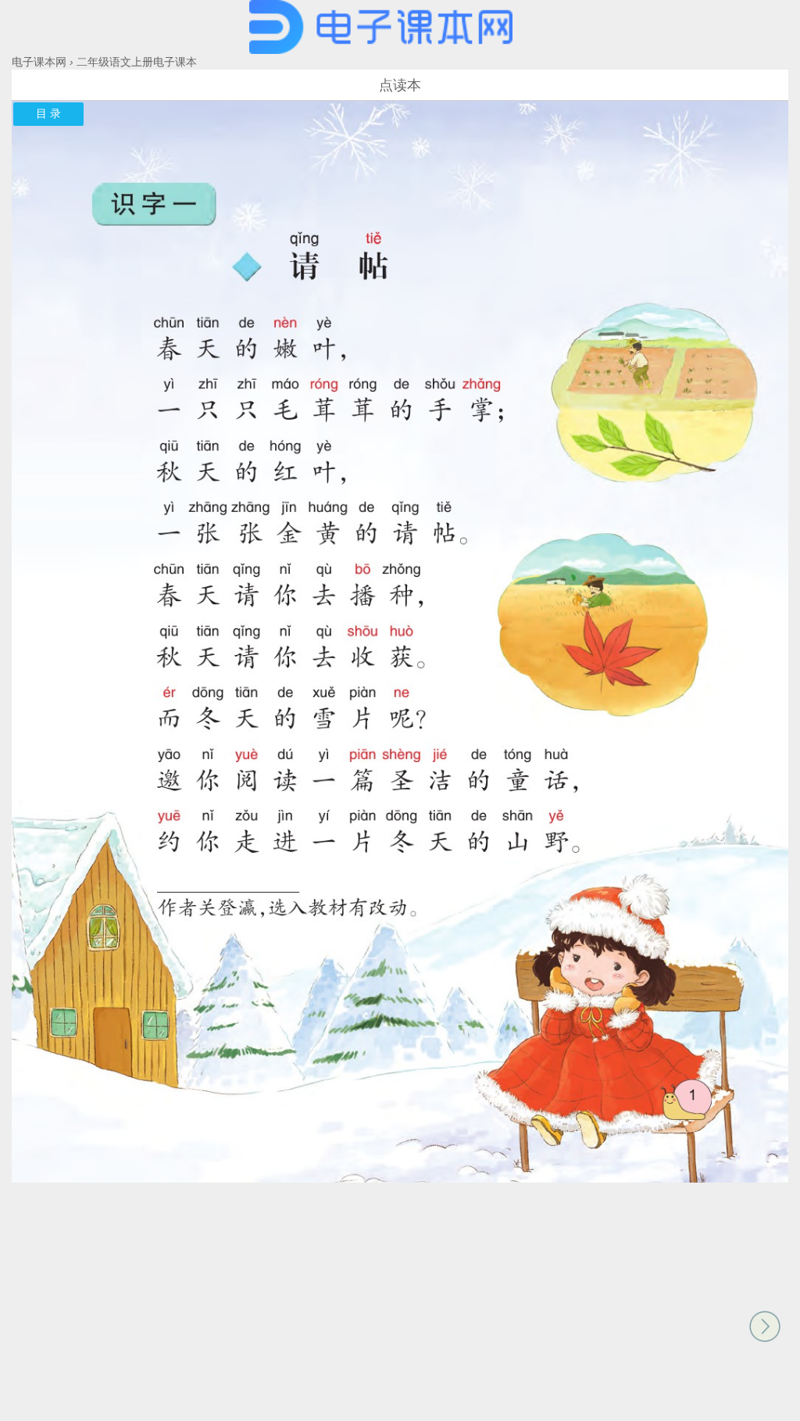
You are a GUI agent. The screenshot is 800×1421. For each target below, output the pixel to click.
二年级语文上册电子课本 (137, 61)
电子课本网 (39, 61)
